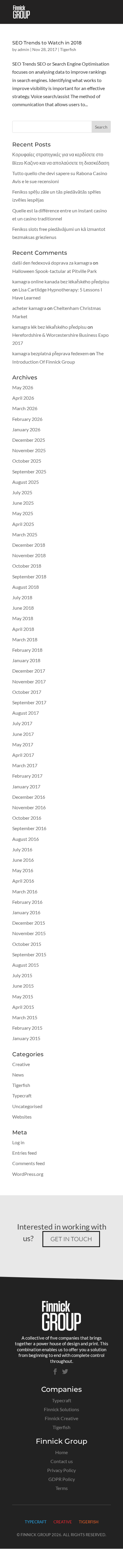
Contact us (61, 1461)
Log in (18, 1142)
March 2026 (24, 408)
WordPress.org (27, 1174)
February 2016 (27, 902)
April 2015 (23, 1007)
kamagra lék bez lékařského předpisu (49, 327)
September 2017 (29, 702)
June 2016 (23, 860)
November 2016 (29, 807)
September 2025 (29, 471)
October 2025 (26, 461)
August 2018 (25, 587)
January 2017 (26, 786)
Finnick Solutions (61, 1409)
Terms (62, 1488)
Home (61, 1452)
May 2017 (22, 744)
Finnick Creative (61, 1418)
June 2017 (23, 734)
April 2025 (23, 524)
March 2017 (24, 765)
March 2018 (24, 639)
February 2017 (27, 776)
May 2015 (22, 996)
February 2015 (27, 1028)
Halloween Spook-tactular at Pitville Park (54, 271)
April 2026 (23, 398)
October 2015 (26, 944)
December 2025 (28, 440)
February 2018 (27, 650)
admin (23, 49)
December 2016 (28, 797)
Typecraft (22, 1095)
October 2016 (26, 818)
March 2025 (24, 534)
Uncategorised (27, 1106)
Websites (22, 1116)
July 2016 (22, 849)
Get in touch (71, 1239)
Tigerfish (68, 49)
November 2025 (29, 450)
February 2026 (27, 419)
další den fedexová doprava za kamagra (52, 262)
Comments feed (28, 1163)
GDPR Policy (61, 1479)
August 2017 (25, 713)
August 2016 (25, 839)
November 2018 (29, 555)
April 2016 (23, 881)
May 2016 (22, 870)
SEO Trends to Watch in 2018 (47, 43)
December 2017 (28, 671)
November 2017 (29, 681)
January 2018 (26, 660)
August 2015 (25, 965)
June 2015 (23, 986)
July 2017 (22, 723)
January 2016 (26, 912)
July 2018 (22, 597)
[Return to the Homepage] (61, 1329)
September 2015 (29, 954)
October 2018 (26, 566)
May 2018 (22, 618)
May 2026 (22, 387)
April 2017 (23, 755)
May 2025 (22, 513)
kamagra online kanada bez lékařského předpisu (60, 281)
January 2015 (26, 1038)
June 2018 (23, 608)
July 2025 (22, 492)
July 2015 (22, 975)
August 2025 (25, 482)
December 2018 (28, 545)
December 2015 (28, 923)
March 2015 (24, 1017)
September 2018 (29, 576)
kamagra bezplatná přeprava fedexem (50, 353)
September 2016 (29, 828)
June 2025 (23, 503)
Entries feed (24, 1153)
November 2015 (29, 933)
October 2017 (26, 692)
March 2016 (24, 891)
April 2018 (23, 629)
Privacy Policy (61, 1470)
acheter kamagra (29, 308)
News (18, 1074)
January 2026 (26, 429)
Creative (21, 1064)
